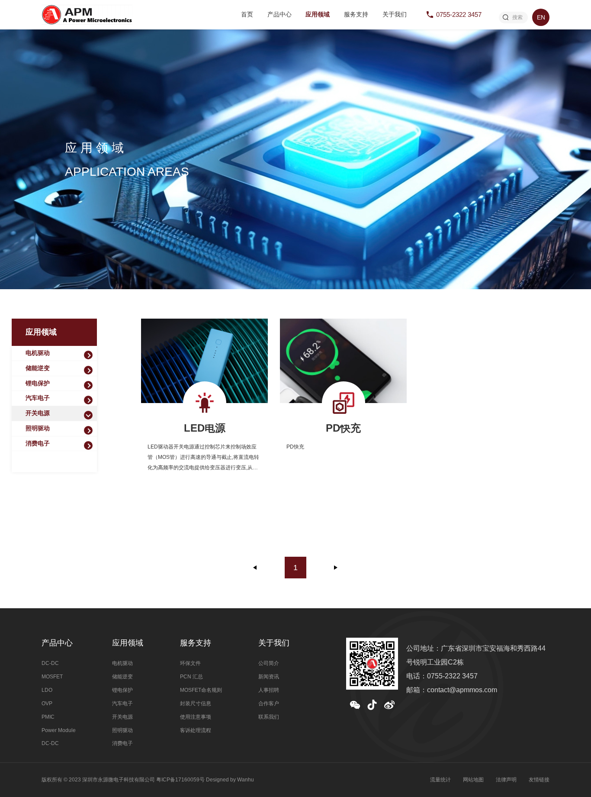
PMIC (48, 717)
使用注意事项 (195, 717)
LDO (47, 690)
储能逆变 (38, 368)
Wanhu (245, 780)
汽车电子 (38, 398)
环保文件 (190, 663)
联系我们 (268, 717)
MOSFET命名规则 (201, 690)
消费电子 (38, 443)
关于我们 (394, 14)
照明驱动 (38, 428)
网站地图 (473, 780)
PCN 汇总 (191, 677)
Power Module (59, 730)
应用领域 (317, 14)
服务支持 (356, 14)
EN (541, 17)
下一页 (336, 567)
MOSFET (52, 677)
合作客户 (268, 703)
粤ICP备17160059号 (180, 780)
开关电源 (38, 413)
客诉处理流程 (195, 730)
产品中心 (279, 14)
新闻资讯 (268, 677)
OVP (47, 703)
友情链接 (539, 780)
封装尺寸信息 (195, 703)
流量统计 (440, 780)
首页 (247, 14)
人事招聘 (268, 690)
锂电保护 (38, 383)
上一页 (255, 567)
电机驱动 (38, 353)
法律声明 (506, 780)
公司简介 (268, 663)
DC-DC (50, 663)
